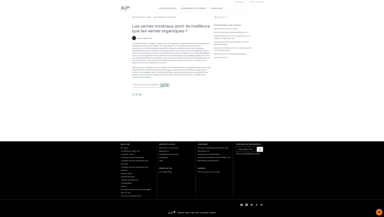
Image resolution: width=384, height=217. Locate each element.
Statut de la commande (168, 148)
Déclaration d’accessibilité (208, 161)
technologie (145, 77)
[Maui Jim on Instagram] (261, 204)
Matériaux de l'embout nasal (225, 29)
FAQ (161, 161)
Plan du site (125, 193)
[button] (162, 85)
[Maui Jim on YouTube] (241, 204)
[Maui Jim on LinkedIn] (246, 204)
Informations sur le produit (165, 17)
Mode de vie (165, 168)
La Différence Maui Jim (130, 151)
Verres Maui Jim (220, 58)
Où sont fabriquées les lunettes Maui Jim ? (231, 32)
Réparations (164, 151)
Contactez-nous (127, 154)
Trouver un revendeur (256, 2)
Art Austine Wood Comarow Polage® (136, 189)
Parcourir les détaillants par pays (248, 154)
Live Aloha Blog (165, 172)
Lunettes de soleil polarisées (132, 157)
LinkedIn (140, 94)
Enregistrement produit (168, 154)
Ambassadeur (126, 183)
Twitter (136, 94)
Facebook (133, 94)
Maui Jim (125, 144)
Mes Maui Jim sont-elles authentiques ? (230, 54)
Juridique (203, 144)
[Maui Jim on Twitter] (251, 204)
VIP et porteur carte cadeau (209, 172)
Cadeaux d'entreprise (129, 180)
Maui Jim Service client (141, 17)
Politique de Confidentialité (209, 154)
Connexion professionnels (131, 196)
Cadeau (202, 168)
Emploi (124, 186)
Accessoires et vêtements (193, 8)
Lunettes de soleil (168, 8)
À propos (124, 148)
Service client (239, 2)
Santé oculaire (126, 173)
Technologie (216, 8)
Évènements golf (128, 177)
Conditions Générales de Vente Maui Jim (214, 157)
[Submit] (260, 149)
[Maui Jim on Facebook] (256, 204)
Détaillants (163, 157)
